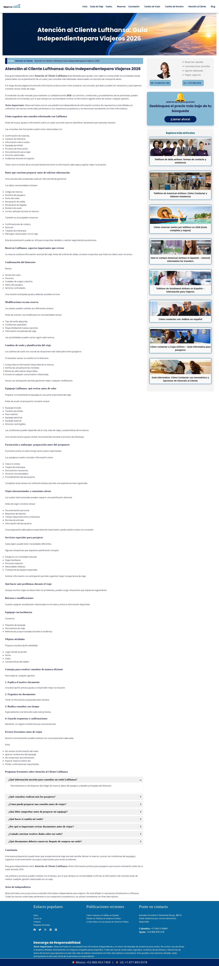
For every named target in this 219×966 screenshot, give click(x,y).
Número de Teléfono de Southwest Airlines (103, 918)
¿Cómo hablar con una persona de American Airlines (107, 922)
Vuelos (109, 6)
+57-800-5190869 (159, 928)
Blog (213, 6)
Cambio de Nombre (174, 6)
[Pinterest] (56, 930)
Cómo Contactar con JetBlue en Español (102, 915)
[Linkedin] (50, 930)
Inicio (84, 6)
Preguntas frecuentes (41, 925)
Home (10, 60)
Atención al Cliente (197, 6)
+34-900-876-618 (151, 931)
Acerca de (37, 918)
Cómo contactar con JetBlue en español (180, 319)
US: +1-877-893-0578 (192, 83)
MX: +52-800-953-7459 (160, 83)
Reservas (121, 6)
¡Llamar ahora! (180, 119)
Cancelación (133, 6)
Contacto (37, 922)
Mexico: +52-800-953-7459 (93, 962)
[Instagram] (45, 930)
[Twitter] (40, 930)
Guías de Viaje (96, 6)
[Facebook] (34, 930)
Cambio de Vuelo (152, 6)
